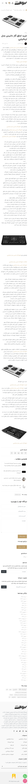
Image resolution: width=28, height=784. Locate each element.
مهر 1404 (24, 610)
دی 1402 (24, 638)
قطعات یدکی (24, 754)
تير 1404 (24, 616)
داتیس (15, 689)
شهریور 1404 (23, 612)
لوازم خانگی (24, 748)
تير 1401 (24, 678)
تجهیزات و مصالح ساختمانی (8, 754)
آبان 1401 (24, 669)
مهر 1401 (24, 671)
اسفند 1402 (23, 634)
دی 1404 (24, 603)
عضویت (4, 587)
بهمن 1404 (23, 601)
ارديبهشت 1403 (22, 632)
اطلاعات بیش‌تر (21, 547)
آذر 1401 (24, 667)
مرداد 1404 (23, 614)
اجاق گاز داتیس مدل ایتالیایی (16, 47)
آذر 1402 (24, 640)
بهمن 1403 (23, 625)
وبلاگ (25, 32)
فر (9, 697)
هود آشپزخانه (11, 742)
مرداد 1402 (23, 649)
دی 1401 (24, 665)
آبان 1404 (23, 608)
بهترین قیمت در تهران (22, 697)
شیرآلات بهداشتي (10, 751)
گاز (7, 689)
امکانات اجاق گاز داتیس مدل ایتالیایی (18, 262)
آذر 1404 (24, 605)
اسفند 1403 (23, 623)
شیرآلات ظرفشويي (23, 739)
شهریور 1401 (23, 673)
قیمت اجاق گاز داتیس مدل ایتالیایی (18, 385)
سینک (11, 694)
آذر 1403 (24, 627)
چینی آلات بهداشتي (9, 748)
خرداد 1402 (23, 654)
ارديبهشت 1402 (22, 656)
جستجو (3, 571)
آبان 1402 (23, 643)
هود (10, 689)
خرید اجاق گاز (17, 494)
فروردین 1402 (23, 658)
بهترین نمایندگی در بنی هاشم (20, 694)
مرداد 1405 (23, 597)
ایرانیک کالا (22, 689)
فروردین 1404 (23, 621)
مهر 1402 (24, 645)
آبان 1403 (23, 629)
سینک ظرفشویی (10, 739)
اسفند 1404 (23, 599)
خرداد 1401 (23, 680)
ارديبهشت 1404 (22, 619)
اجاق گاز (25, 742)
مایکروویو (14, 697)
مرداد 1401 (23, 676)
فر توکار (12, 745)
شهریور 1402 (23, 647)
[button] (12, 3)
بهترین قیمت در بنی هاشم (21, 692)
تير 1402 (24, 651)
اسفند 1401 (23, 660)
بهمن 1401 (23, 662)
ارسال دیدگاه (22, 536)
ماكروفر (25, 751)
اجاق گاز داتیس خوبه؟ (21, 62)
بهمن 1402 (23, 636)
